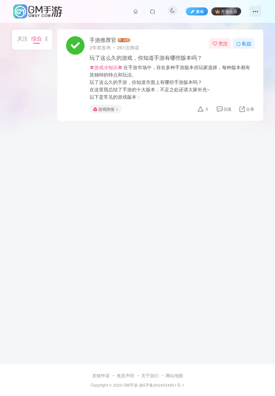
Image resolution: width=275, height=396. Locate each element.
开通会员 (229, 11)
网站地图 (174, 375)
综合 (36, 38)
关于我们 (150, 375)
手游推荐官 (103, 40)
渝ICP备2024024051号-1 (161, 385)
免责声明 (125, 375)
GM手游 (130, 385)
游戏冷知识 (106, 67)
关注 (22, 38)
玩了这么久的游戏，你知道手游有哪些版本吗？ (146, 57)
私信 (246, 43)
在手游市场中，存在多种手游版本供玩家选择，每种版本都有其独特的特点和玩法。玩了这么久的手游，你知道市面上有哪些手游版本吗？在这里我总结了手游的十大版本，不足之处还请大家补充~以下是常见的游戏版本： (170, 82)
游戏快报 (106, 109)
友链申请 (101, 375)
